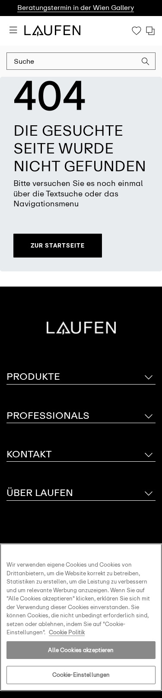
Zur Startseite (58, 245)
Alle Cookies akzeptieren (81, 650)
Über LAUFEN (39, 493)
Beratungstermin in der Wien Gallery (75, 7)
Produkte (33, 376)
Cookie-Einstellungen (81, 675)
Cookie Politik (67, 632)
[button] (145, 62)
